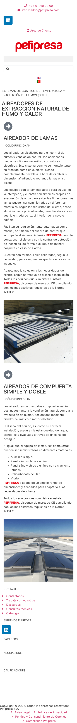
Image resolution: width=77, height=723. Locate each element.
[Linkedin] (8, 20)
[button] (38, 59)
